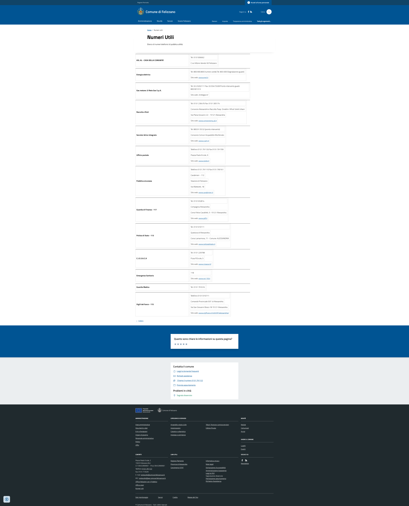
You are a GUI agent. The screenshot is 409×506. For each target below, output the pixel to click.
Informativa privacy (212, 461)
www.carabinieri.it (206, 192)
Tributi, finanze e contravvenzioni (217, 424)
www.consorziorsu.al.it (208, 120)
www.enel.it (203, 77)
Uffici (137, 445)
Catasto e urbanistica (178, 431)
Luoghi (243, 445)
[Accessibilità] (6, 499)
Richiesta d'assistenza (213, 481)
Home (149, 30)
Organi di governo (141, 435)
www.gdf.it (203, 218)
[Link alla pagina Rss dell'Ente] (246, 460)
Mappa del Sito (193, 497)
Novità (159, 21)
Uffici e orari (139, 485)
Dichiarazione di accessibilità (216, 467)
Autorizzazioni (175, 428)
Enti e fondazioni (141, 431)
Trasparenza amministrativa (242, 21)
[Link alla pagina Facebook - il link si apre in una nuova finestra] (248, 12)
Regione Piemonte (143, 2)
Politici (137, 441)
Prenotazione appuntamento (216, 478)
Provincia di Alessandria (179, 464)
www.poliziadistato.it (207, 244)
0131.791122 (147, 469)
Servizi (170, 21)
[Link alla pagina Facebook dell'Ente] (242, 460)
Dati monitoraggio (141, 497)
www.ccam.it (204, 140)
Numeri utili (139, 488)
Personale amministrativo (144, 438)
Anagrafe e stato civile (178, 424)
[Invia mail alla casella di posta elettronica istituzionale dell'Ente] (153, 475)
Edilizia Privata (211, 428)
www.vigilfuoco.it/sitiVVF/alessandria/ (214, 312)
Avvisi (243, 431)
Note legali (209, 464)
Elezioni (214, 21)
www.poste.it (204, 160)
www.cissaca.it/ (205, 264)
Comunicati (245, 428)
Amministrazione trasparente (216, 470)
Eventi (243, 449)
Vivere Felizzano (184, 21)
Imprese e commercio (178, 435)
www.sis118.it (204, 278)
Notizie (243, 424)
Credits (175, 497)
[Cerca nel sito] (268, 11)
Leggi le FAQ (210, 473)
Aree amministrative (142, 424)
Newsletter (245, 463)
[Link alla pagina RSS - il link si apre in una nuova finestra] (251, 12)
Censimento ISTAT (177, 467)
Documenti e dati (141, 428)
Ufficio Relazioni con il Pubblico (146, 481)
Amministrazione (145, 21)
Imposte (225, 21)
